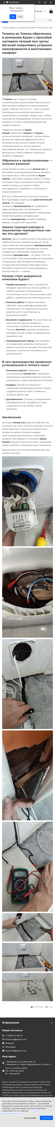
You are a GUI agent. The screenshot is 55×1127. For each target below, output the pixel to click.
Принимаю (46, 1118)
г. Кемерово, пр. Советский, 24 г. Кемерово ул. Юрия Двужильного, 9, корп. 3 (28, 1063)
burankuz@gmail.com (15, 1039)
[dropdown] (4, 2)
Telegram (9, 1043)
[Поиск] (50, 20)
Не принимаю (30, 1118)
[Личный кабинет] (51, 2)
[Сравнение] (45, 2)
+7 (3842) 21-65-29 (13, 1035)
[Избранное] (39, 2)
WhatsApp (10, 1047)
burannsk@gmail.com (15, 1051)
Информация (10, 1022)
